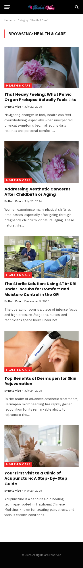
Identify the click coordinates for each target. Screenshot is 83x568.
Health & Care (18, 85)
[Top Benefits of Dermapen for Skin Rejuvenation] (41, 351)
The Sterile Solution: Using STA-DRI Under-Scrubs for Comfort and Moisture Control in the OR (40, 289)
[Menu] (7, 7)
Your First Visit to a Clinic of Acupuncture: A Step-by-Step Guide (35, 478)
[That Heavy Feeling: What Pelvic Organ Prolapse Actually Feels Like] (41, 67)
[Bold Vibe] (41, 7)
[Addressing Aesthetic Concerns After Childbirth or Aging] (41, 162)
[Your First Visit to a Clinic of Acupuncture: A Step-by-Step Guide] (41, 446)
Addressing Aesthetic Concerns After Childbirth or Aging (37, 191)
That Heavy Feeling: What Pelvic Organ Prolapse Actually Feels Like (40, 97)
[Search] (76, 7)
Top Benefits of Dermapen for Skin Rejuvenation (40, 381)
